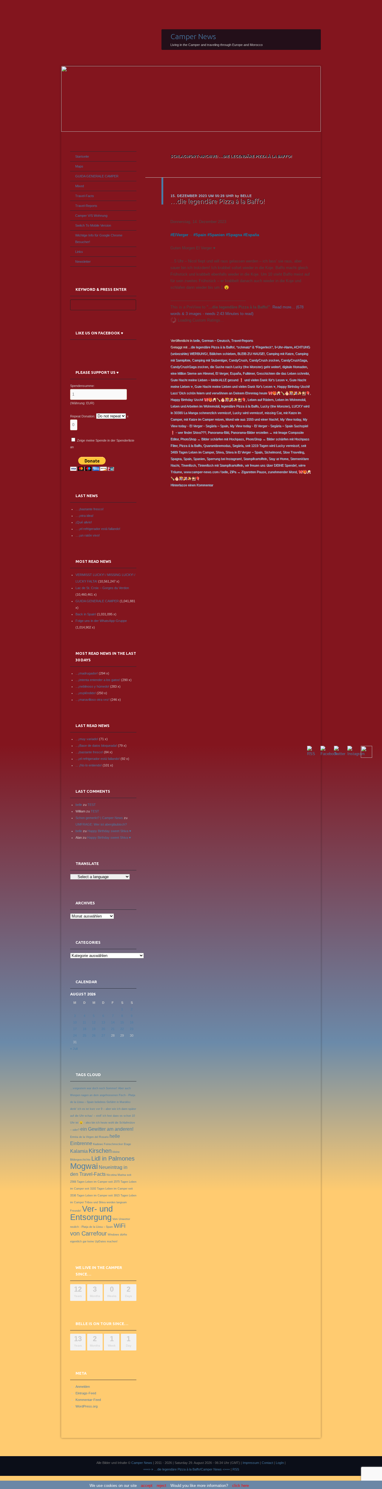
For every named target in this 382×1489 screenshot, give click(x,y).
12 (94, 1022)
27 (103, 1035)
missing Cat (272, 412)
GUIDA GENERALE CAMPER (96, 176)
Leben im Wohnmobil (290, 399)
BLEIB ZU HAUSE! (250, 353)
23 (131, 1029)
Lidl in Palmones (113, 1158)
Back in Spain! (86, 614)
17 (75, 1029)
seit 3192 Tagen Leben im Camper (106, 1188)
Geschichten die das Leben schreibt (282, 373)
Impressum (251, 1463)
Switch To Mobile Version (93, 225)
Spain (200, 235)
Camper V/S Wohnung (91, 215)
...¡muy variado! (87, 739)
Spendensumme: (82, 386)
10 (75, 1022)
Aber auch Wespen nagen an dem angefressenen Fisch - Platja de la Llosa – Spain (102, 1095)
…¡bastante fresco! (90, 509)
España (252, 235)
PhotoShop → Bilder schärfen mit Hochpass (212, 439)
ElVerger (180, 235)
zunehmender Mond (282, 472)
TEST (91, 804)
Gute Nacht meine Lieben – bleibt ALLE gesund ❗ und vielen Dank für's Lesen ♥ (228, 380)
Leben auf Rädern (260, 399)
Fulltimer (249, 373)
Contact (267, 1463)
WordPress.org (87, 1406)
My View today (290, 419)
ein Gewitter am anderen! (106, 1129)
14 (113, 1022)
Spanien (217, 235)
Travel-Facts (84, 196)
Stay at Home (278, 458)
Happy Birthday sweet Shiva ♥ (109, 831)
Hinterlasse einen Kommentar (191, 485)
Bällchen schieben (222, 353)
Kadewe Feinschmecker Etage (112, 1144)
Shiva (219, 452)
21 (113, 1029)
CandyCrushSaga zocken (189, 366)
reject (161, 1485)
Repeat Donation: (82, 416)
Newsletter (83, 261)
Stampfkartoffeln (255, 458)
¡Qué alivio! (84, 522)
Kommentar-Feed (88, 1400)
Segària (237, 445)
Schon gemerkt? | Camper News (99, 818)
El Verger (221, 373)
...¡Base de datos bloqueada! (96, 745)
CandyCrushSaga (294, 360)
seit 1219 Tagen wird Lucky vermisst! (272, 445)
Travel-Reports (242, 340)
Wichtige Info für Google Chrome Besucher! (98, 238)
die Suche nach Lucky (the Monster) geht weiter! (245, 366)
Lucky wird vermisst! (247, 412)
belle (246, 195)
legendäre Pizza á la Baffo (239, 406)
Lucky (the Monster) (275, 406)
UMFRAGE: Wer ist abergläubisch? (101, 824)
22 (122, 1029)
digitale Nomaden (294, 366)
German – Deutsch (215, 340)
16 (131, 1022)
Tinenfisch (188, 465)
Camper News (193, 36)
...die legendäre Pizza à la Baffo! (211, 347)
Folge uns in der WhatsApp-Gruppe (101, 621)
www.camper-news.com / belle (206, 472)
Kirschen (100, 1150)
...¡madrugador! (87, 673)
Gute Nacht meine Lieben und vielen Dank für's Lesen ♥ (234, 386)
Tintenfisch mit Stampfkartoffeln (220, 465)
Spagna (235, 235)
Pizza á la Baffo (190, 445)
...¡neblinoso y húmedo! (92, 686)
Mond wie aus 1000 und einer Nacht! (251, 419)
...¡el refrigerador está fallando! (98, 758)
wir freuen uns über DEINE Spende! (270, 465)
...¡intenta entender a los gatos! (98, 680)
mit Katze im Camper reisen (204, 419)
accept (147, 1485)
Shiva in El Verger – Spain (243, 452)
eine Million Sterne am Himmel (191, 373)
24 (75, 1035)
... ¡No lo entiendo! (89, 765)
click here (240, 1485)
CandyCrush (238, 360)
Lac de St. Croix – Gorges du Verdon (102, 588)
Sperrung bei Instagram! (224, 458)
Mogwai (84, 1166)
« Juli (74, 1048)
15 (122, 1022)
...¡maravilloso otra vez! (93, 699)
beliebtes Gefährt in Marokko (112, 1102)
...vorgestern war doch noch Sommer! (93, 1088)
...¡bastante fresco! (89, 752)
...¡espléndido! (86, 693)
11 (84, 1022)
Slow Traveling (293, 452)
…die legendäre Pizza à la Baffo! (217, 201)
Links (79, 251)
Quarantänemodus (216, 445)
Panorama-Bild (218, 432)
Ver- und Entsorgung (91, 1213)
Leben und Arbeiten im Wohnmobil (194, 406)
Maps (79, 166)
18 (84, 1029)
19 (94, 1029)
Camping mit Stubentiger (209, 360)
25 (84, 1035)
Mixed (79, 186)
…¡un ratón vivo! (88, 535)
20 (103, 1029)
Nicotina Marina (116, 1174)
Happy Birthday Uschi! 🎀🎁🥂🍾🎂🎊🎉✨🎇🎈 (208, 399)
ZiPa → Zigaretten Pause (247, 472)
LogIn (280, 1463)
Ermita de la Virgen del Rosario (89, 1136)
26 (94, 1035)
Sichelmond (272, 452)
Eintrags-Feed (86, 1393)
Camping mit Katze (279, 353)
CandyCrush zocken (264, 360)
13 (103, 1022)
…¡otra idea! (84, 515)
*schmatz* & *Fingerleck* (254, 347)
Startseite (82, 156)
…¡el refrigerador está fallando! (98, 529)
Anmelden (83, 1386)
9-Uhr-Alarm (283, 347)
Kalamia (79, 1151)
